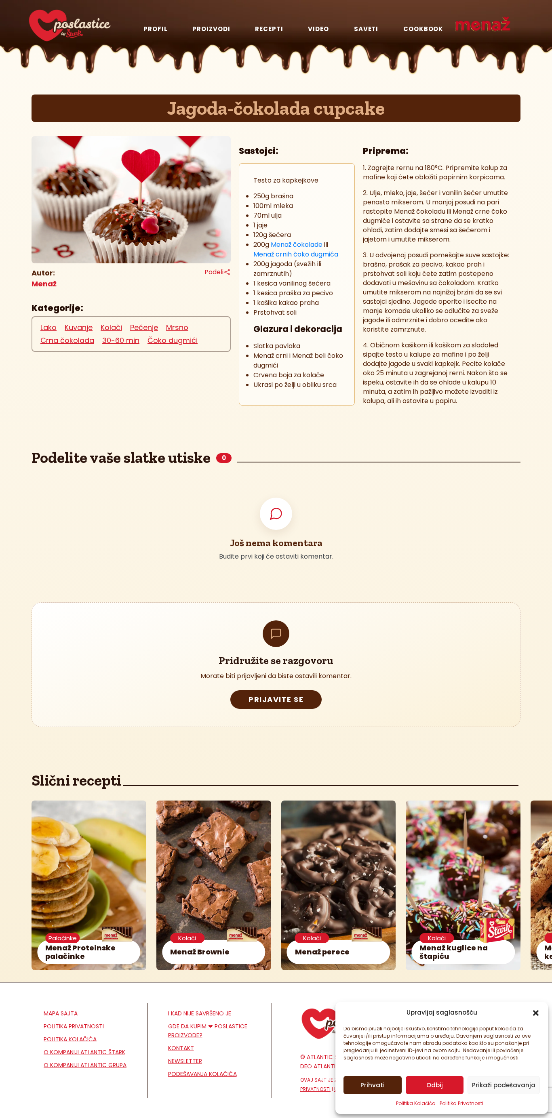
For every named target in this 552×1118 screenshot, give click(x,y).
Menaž (44, 284)
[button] (536, 1013)
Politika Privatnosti (461, 1103)
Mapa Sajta (61, 1013)
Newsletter (185, 1061)
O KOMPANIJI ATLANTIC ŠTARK (84, 1052)
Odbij (434, 1085)
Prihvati (372, 1085)
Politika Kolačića (416, 1103)
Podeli (213, 272)
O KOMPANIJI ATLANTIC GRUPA (85, 1065)
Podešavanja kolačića (202, 1074)
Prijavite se (276, 699)
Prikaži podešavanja (503, 1085)
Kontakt (181, 1048)
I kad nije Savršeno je (199, 1013)
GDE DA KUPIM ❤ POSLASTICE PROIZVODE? (207, 1030)
